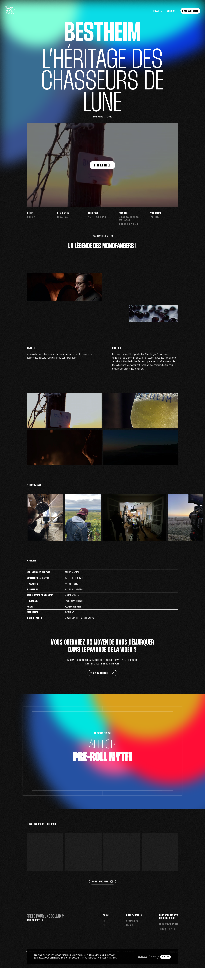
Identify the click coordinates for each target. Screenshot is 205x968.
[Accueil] (10, 15)
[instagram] (104, 921)
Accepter (165, 957)
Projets (157, 11)
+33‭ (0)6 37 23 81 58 (168, 929)
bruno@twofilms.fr (169, 924)
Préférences (142, 956)
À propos (171, 11)
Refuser (153, 957)
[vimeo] (104, 925)
